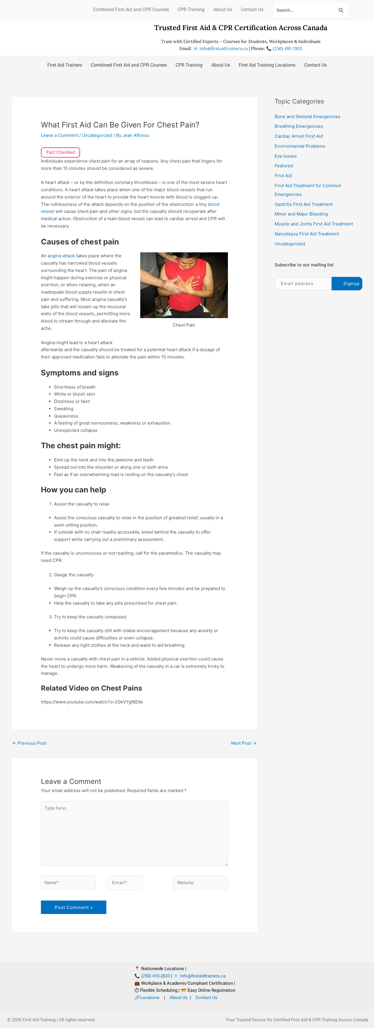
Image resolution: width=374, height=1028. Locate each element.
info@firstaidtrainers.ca (223, 48)
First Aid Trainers (64, 65)
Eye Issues (286, 156)
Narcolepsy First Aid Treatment (307, 234)
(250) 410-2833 (287, 48)
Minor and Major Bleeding (301, 214)
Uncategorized (97, 135)
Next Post (244, 743)
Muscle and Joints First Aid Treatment (314, 224)
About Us (222, 9)
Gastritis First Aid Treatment (304, 204)
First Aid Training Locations (267, 65)
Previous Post (29, 743)
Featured (284, 165)
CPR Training (191, 9)
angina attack (61, 255)
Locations (150, 997)
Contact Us (252, 9)
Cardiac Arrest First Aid (299, 136)
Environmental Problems (300, 146)
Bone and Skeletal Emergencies (307, 116)
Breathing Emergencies (299, 126)
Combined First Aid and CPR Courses (131, 9)
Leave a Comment (59, 135)
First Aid (283, 175)
